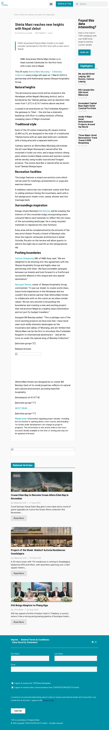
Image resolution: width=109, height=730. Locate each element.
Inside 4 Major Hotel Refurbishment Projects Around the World (86, 121)
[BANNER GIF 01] (43, 451)
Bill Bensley (44, 211)
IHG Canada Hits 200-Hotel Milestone (86, 92)
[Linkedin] (92, 642)
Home (16, 15)
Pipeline (16, 586)
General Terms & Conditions (35, 639)
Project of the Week (20, 531)
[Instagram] (96, 642)
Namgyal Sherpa (23, 284)
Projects (16, 476)
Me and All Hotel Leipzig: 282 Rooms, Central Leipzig (86, 78)
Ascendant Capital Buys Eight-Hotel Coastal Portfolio (87, 106)
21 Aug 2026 (35, 503)
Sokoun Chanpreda (24, 258)
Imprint (14, 639)
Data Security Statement (24, 642)
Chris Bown (19, 610)
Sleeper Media (33, 720)
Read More (19, 518)
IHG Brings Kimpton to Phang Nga (29, 605)
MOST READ (21, 408)
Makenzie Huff (20, 503)
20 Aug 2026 (35, 558)
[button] (51, 4)
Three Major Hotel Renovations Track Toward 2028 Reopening (87, 139)
